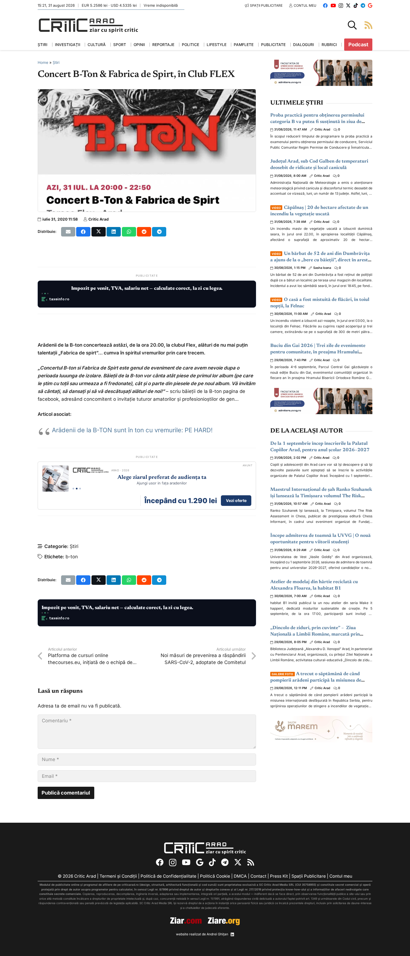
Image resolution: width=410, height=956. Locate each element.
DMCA (240, 876)
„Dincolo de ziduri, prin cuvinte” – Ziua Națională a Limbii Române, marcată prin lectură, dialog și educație (315, 634)
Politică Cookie (215, 876)
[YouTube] (333, 5)
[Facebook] (325, 5)
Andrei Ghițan (217, 934)
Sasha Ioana (322, 268)
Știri (56, 62)
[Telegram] (363, 5)
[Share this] (83, 231)
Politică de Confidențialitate (168, 876)
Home (43, 62)
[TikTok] (356, 5)
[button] (352, 25)
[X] (348, 5)
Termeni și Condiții (118, 876)
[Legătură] (368, 25)
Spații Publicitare (308, 876)
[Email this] (68, 231)
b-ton (72, 556)
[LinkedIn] (232, 934)
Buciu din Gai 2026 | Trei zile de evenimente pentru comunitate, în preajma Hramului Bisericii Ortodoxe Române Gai (317, 352)
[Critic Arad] (88, 25)
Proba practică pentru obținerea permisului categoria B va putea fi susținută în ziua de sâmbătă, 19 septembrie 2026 (317, 122)
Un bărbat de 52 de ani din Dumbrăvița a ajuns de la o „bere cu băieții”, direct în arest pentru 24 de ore (320, 260)
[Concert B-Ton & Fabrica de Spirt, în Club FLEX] (147, 93)
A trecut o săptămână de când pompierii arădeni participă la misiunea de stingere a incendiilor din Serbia (315, 680)
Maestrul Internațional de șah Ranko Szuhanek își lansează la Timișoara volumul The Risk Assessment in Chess (321, 496)
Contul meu (340, 876)
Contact (258, 876)
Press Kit (279, 876)
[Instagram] (341, 5)
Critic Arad (98, 219)
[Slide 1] (42, 293)
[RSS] (250, 862)
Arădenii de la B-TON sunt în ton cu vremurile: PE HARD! (132, 430)
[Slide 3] (48, 293)
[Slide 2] (45, 293)
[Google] (370, 5)
